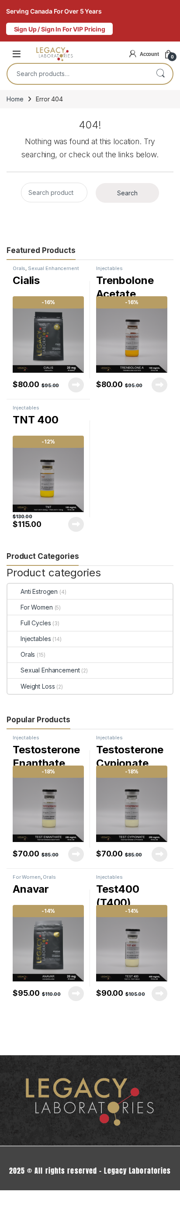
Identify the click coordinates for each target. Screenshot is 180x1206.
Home (15, 99)
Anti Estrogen (39, 591)
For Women (37, 607)
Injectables (109, 268)
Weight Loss (38, 686)
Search (160, 74)
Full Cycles (36, 623)
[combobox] (77, 74)
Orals (19, 268)
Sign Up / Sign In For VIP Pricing (59, 29)
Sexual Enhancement (53, 268)
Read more (76, 385)
